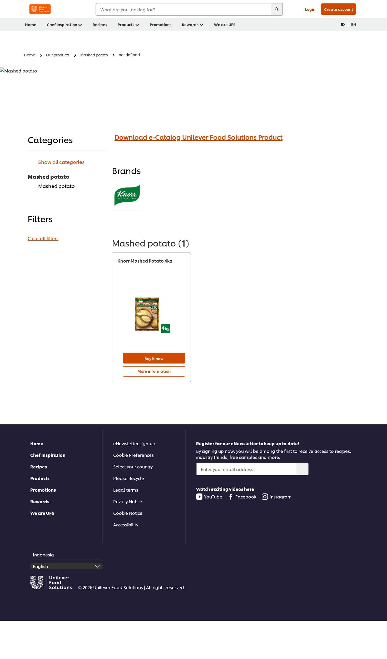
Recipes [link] (100, 24)
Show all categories (61, 161)
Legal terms (125, 490)
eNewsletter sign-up (134, 443)
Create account (338, 9)
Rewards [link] (190, 24)
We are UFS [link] (224, 24)
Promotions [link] (160, 24)
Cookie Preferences (133, 455)
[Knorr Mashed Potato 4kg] (151, 314)
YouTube (213, 496)
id (343, 24)
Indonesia (43, 554)
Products (39, 478)
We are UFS (42, 513)
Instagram (281, 496)
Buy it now (154, 358)
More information (154, 371)
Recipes (38, 466)
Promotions (43, 490)
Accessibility (125, 524)
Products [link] (126, 24)
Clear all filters (43, 238)
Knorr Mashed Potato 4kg (144, 260)
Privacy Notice (127, 501)
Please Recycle (128, 478)
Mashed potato (56, 185)
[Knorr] (127, 195)
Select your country (133, 466)
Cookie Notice (127, 513)
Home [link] (30, 24)
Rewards (39, 501)
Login (310, 9)
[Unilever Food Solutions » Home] (40, 9)
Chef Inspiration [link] (62, 24)
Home (36, 443)
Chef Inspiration (48, 455)
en (353, 24)
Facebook (245, 496)
